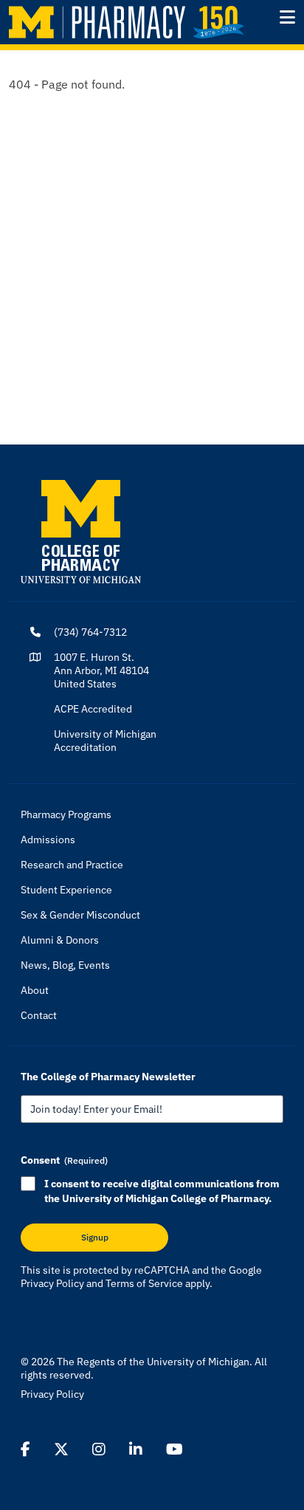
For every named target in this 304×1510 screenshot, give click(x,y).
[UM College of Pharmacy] (81, 531)
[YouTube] (174, 1449)
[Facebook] (25, 1449)
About (35, 990)
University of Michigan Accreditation (105, 740)
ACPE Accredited (93, 708)
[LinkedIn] (135, 1449)
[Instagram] (98, 1449)
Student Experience (66, 889)
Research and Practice (72, 864)
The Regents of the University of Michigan (153, 1361)
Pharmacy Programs (66, 814)
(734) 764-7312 (90, 632)
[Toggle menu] (287, 17)
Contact (39, 1015)
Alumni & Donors (60, 940)
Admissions (48, 839)
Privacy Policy (52, 1283)
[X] (61, 1449)
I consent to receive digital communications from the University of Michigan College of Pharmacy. (162, 1191)
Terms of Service (144, 1283)
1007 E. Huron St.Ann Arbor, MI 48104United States (101, 670)
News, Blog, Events (65, 965)
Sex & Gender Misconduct (80, 915)
